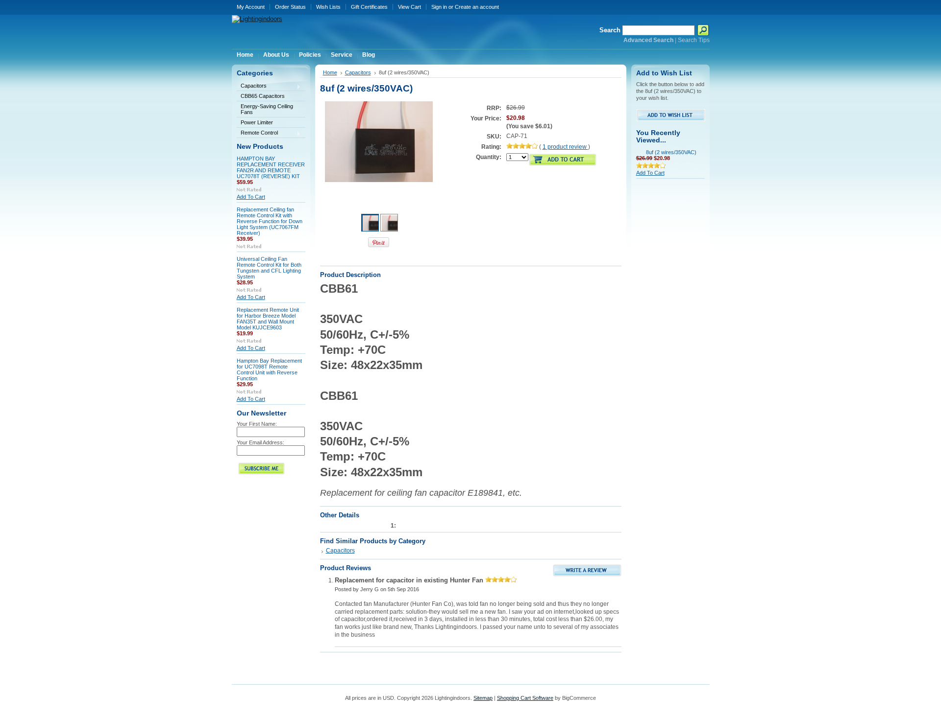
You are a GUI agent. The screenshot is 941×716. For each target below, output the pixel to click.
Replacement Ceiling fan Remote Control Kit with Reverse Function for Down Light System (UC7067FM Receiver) (269, 221)
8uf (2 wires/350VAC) (671, 152)
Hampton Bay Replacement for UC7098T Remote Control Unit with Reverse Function (269, 369)
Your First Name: (257, 424)
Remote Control (257, 133)
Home (330, 72)
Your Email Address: (260, 442)
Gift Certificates (369, 7)
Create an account (477, 7)
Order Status (290, 7)
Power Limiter (257, 122)
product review (565, 146)
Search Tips (694, 40)
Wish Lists (328, 7)
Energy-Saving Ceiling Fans (267, 109)
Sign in (439, 7)
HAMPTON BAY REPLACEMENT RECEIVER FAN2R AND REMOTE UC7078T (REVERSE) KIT (271, 167)
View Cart (409, 7)
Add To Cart (251, 197)
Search (609, 30)
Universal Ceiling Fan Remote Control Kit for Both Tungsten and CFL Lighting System (269, 267)
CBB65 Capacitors (263, 96)
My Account (251, 7)
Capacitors (252, 86)
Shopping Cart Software (525, 698)
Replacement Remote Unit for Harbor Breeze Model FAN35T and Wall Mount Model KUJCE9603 (268, 318)
